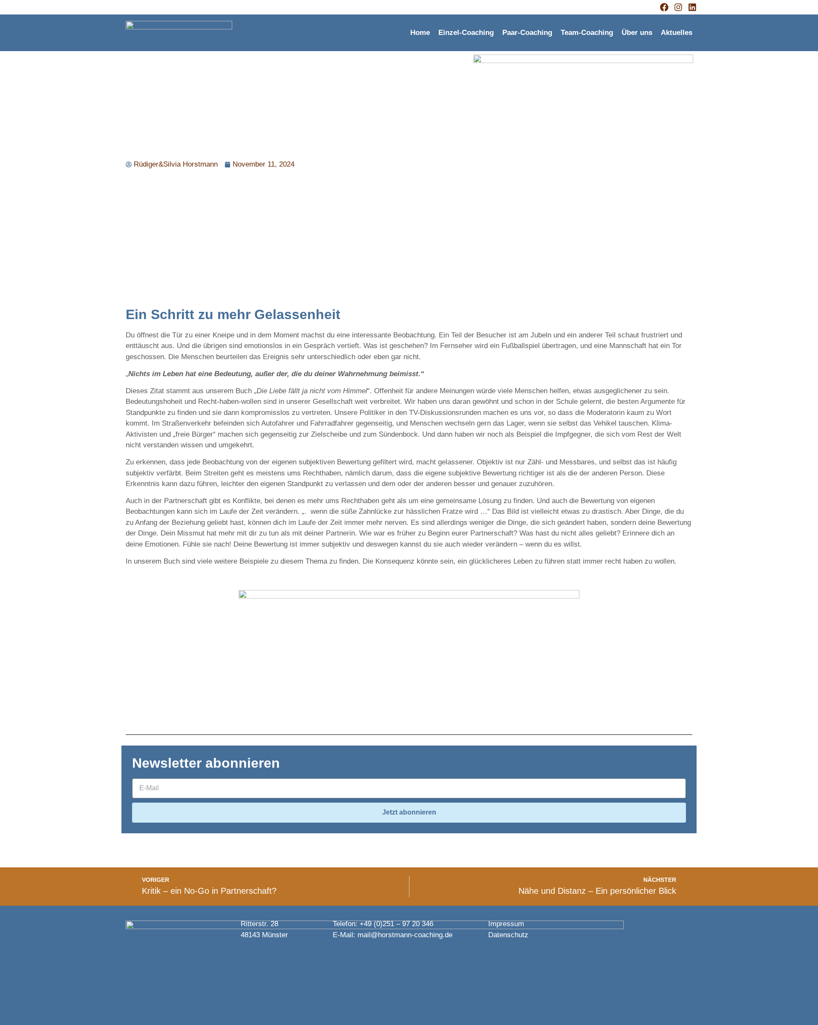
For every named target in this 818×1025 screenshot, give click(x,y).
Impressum (506, 924)
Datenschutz (508, 935)
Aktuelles (676, 33)
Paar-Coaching (527, 33)
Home (420, 33)
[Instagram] (678, 7)
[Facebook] (664, 7)
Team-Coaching (587, 33)
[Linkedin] (692, 7)
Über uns (637, 33)
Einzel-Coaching (466, 33)
